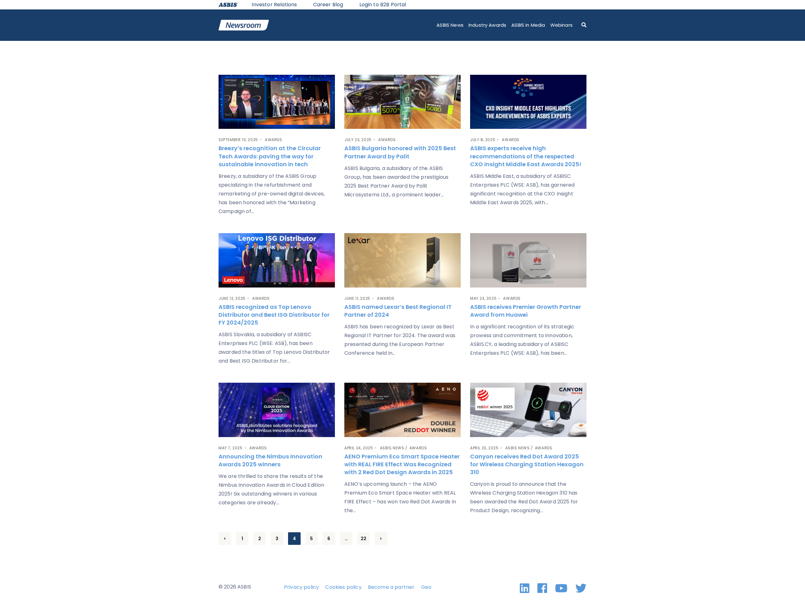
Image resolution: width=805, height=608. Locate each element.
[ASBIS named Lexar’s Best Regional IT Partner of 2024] (402, 260)
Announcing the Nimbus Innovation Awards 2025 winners (270, 460)
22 (363, 538)
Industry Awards (487, 25)
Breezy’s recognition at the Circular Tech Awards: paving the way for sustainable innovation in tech (270, 156)
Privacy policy (301, 587)
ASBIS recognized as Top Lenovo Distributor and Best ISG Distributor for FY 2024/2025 (274, 314)
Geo (426, 587)
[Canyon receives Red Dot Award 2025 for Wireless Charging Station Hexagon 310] (528, 410)
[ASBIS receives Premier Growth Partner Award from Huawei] (528, 260)
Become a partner (391, 587)
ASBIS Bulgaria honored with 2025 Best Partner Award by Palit (400, 152)
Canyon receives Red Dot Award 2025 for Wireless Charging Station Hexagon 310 (527, 464)
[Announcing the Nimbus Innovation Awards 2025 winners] (277, 410)
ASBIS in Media (528, 25)
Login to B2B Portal (382, 4)
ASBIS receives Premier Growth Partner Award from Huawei (525, 311)
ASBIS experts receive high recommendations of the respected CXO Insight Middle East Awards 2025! (525, 156)
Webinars (561, 25)
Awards (273, 139)
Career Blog (328, 4)
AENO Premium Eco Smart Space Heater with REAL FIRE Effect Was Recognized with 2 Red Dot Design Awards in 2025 (402, 464)
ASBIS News (450, 25)
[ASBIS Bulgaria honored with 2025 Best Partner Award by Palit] (402, 102)
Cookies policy (343, 587)
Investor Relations (274, 4)
